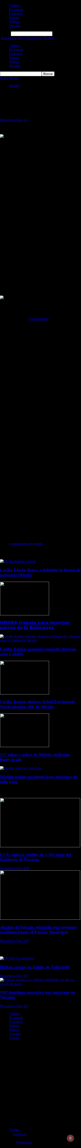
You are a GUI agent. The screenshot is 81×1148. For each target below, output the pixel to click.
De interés (16, 9)
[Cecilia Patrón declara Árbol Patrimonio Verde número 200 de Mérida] (24, 693)
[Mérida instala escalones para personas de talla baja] (20, 768)
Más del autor (43, 552)
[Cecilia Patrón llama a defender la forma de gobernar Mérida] (18, 561)
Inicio (4, 78)
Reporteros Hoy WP (14, 941)
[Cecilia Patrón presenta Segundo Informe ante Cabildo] (40, 640)
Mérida (14, 17)
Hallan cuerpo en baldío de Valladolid (35, 967)
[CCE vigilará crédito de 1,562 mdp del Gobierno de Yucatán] (40, 846)
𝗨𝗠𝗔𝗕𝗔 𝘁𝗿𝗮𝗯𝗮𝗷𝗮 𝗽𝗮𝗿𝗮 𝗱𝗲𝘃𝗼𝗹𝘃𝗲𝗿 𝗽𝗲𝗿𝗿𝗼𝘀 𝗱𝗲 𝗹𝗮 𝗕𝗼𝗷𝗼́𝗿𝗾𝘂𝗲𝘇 (35, 625)
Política (14, 22)
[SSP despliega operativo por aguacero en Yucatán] (40, 984)
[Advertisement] (40, 179)
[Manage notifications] (70, 1138)
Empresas (16, 13)
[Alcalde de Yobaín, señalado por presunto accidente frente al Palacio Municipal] (40, 918)
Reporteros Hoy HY (14, 976)
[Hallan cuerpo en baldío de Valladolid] (17, 958)
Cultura (14, 5)
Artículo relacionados (16, 552)
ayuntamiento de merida (26, 544)
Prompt (14, 1038)
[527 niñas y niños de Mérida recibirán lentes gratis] (24, 746)
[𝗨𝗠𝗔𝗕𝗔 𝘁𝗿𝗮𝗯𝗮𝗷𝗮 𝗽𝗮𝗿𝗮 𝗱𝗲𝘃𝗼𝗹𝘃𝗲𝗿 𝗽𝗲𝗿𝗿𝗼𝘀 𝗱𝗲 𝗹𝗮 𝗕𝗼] (24, 614)
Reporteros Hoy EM (14, 868)
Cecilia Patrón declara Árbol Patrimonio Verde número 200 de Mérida (37, 704)
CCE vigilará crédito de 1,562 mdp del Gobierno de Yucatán (35, 857)
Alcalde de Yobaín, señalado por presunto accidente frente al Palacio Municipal (38, 929)
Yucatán (14, 26)
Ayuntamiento (39, 319)
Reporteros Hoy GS (14, 120)
